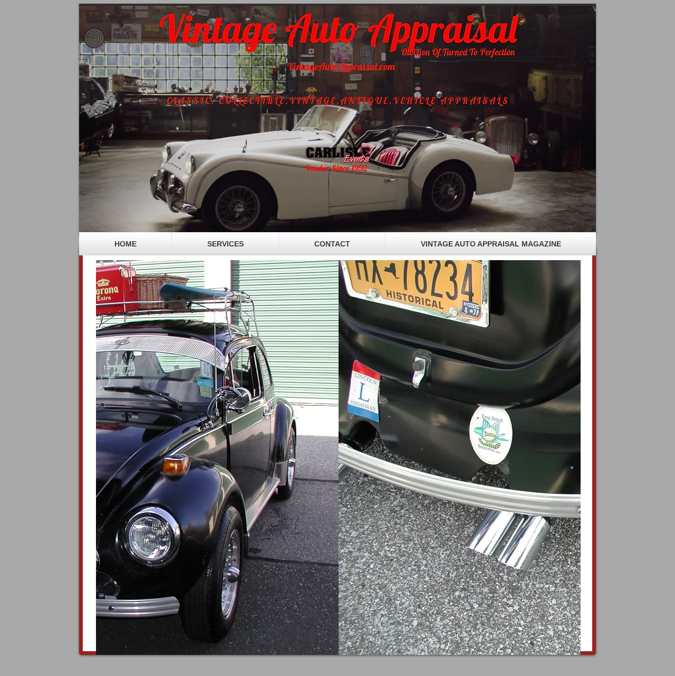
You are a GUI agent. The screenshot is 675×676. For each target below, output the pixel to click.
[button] (338, 457)
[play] (554, 646)
